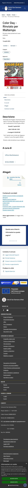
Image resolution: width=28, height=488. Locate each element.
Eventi (5, 399)
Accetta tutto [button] (14, 478)
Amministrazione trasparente (10, 454)
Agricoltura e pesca (8, 377)
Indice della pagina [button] (9, 95)
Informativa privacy (8, 458)
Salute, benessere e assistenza (11, 373)
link (6, 475)
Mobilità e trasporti (8, 356)
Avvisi (13, 15)
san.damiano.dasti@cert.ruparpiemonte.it (14, 421)
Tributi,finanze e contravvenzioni (11, 368)
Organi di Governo (8, 317)
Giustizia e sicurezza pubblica (10, 365)
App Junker (5, 205)
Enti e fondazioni (7, 324)
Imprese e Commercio (8, 346)
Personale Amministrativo (10, 329)
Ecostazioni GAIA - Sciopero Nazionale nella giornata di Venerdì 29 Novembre (14, 207)
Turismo (5, 353)
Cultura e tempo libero (9, 341)
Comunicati (6, 387)
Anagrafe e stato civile (9, 339)
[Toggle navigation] (3, 8)
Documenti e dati (7, 332)
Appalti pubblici (7, 348)
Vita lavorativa (7, 344)
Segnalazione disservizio (9, 442)
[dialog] (14, 475)
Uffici (4, 322)
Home (3, 15)
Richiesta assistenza (8, 446)
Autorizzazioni (7, 375)
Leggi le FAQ (6, 444)
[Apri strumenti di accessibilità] (25, 485)
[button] (14, 485)
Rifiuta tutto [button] (14, 482)
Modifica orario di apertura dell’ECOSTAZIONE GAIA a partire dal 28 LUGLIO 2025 (13, 201)
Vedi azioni (13, 46)
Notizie (5, 385)
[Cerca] (25, 8)
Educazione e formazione (9, 363)
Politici (5, 327)
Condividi (5, 46)
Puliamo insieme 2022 (8, 210)
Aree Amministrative (8, 320)
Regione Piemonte (6, 3)
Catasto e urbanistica (8, 351)
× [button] (26, 463)
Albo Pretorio (6, 456)
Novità (8, 15)
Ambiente (5, 370)
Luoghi (5, 396)
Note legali (6, 461)
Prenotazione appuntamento (10, 439)
